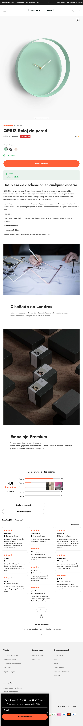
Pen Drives (7, 667)
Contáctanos (58, 655)
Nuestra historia (37, 655)
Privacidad (57, 675)
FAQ (55, 659)
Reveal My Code (25, 716)
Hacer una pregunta (24, 511)
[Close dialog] (46, 696)
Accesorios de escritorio (12, 663)
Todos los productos (10, 655)
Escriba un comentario (24, 505)
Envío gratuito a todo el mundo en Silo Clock (64, 3)
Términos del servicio (61, 671)
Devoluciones (59, 667)
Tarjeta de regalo (9, 671)
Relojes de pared (9, 659)
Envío (56, 663)
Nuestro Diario (36, 659)
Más (41, 610)
